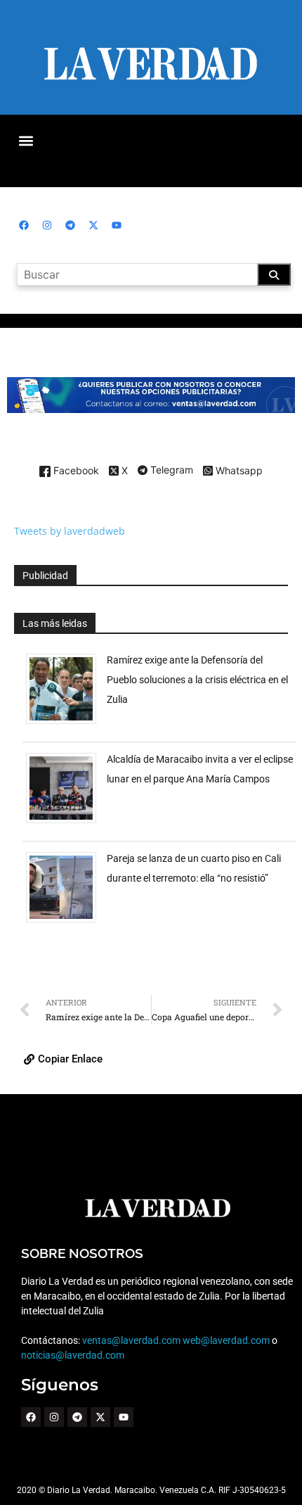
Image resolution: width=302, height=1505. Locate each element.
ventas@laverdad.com (131, 1340)
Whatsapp (238, 471)
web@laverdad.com (226, 1340)
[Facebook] (24, 225)
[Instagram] (47, 225)
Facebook (75, 471)
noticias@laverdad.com (72, 1355)
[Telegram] (70, 225)
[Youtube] (116, 225)
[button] (25, 140)
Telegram (170, 471)
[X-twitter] (93, 225)
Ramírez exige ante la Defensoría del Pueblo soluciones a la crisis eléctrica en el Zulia (197, 679)
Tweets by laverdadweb (69, 531)
